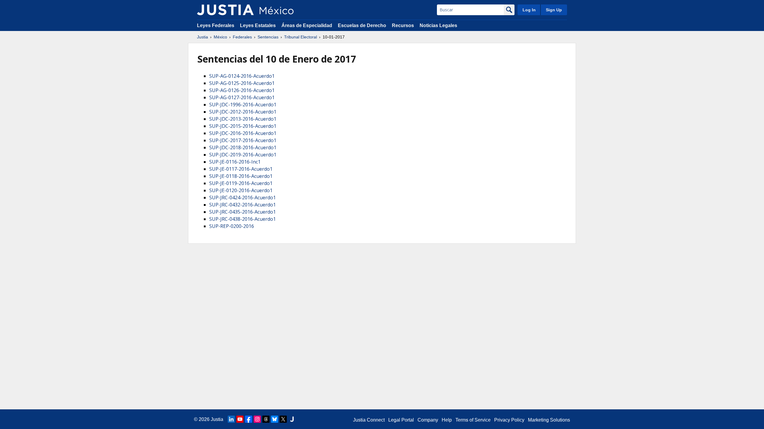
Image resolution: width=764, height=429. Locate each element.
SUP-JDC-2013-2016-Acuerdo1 (242, 119)
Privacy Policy (509, 419)
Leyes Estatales (258, 25)
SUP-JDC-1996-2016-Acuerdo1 (242, 104)
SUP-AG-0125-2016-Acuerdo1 (242, 83)
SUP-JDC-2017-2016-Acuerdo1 (242, 140)
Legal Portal (401, 419)
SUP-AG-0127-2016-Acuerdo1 (242, 97)
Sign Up (554, 9)
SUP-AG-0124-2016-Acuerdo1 (242, 76)
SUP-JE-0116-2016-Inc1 (235, 161)
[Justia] (225, 9)
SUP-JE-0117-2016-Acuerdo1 (240, 169)
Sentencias (268, 37)
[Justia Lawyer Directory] (291, 419)
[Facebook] (248, 419)
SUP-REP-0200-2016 (231, 226)
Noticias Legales (438, 25)
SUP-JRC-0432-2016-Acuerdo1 (242, 204)
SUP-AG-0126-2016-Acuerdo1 (242, 90)
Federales (242, 37)
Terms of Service (473, 419)
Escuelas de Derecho (362, 25)
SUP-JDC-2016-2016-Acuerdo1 (242, 133)
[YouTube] (240, 419)
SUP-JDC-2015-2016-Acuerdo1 (242, 126)
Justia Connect (369, 419)
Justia (202, 37)
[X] (283, 419)
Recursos (403, 25)
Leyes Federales (215, 25)
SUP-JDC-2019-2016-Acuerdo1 (242, 154)
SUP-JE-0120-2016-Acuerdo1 (240, 190)
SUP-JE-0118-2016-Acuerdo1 (240, 176)
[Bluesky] (274, 419)
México (220, 37)
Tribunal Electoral (300, 37)
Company (428, 419)
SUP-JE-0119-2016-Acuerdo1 (240, 183)
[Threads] (265, 419)
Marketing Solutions (549, 419)
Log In (529, 9)
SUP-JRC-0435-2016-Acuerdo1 (242, 212)
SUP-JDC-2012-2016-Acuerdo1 (242, 111)
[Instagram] (257, 419)
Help (447, 419)
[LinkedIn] (231, 419)
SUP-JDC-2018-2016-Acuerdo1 (242, 147)
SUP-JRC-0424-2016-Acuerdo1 (242, 197)
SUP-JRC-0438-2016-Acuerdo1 (242, 219)
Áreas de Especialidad (306, 25)
